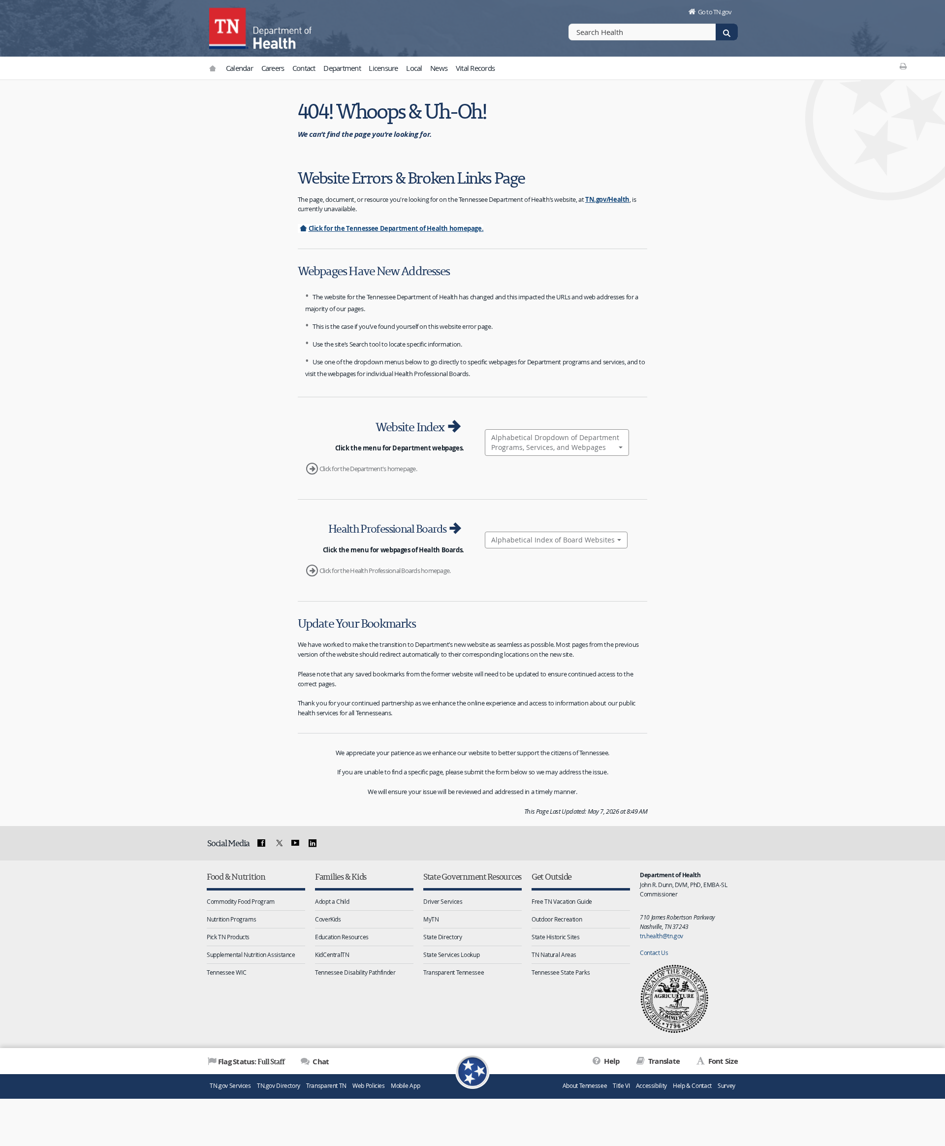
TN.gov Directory (278, 1086)
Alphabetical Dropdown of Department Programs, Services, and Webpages (555, 442)
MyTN (431, 919)
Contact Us (654, 952)
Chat (320, 1061)
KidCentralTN (332, 954)
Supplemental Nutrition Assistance (251, 954)
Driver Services (442, 901)
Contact (303, 68)
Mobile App (405, 1086)
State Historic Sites (556, 937)
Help (611, 1061)
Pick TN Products (228, 937)
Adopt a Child (332, 901)
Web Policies (368, 1086)
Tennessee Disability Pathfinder (355, 972)
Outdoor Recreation (557, 919)
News (438, 68)
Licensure (383, 68)
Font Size (722, 1061)
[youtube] (295, 843)
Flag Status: (251, 1061)
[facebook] (261, 843)
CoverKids (328, 919)
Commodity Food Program (241, 901)
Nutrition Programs (231, 919)
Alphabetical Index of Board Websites (553, 539)
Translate (663, 1061)
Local (414, 68)
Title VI (621, 1086)
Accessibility (651, 1086)
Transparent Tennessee (453, 972)
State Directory (442, 937)
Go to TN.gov (715, 11)
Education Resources (342, 937)
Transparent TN (326, 1086)
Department (342, 68)
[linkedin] (312, 843)
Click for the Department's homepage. (368, 468)
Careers (272, 68)
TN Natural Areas (554, 954)
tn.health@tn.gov (661, 936)
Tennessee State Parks (561, 972)
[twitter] (278, 843)
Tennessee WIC (226, 972)
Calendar (239, 68)
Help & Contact (692, 1086)
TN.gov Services (230, 1086)
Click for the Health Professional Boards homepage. (385, 570)
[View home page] (229, 27)
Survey (726, 1086)
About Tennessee (585, 1086)
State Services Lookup (451, 954)
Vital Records (475, 68)
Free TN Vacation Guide (562, 901)
